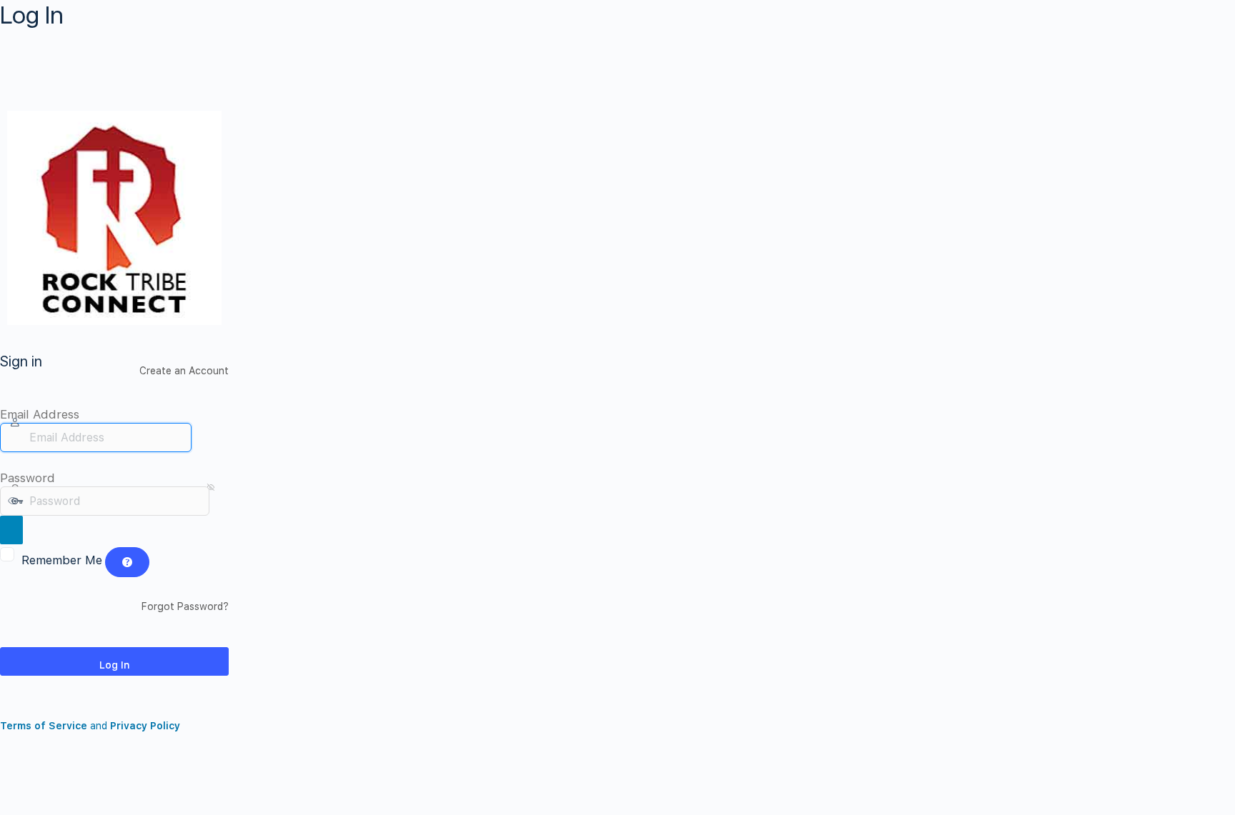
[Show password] (11, 530)
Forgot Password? (185, 606)
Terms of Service (43, 725)
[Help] (127, 562)
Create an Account (184, 370)
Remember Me (61, 560)
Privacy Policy (145, 725)
